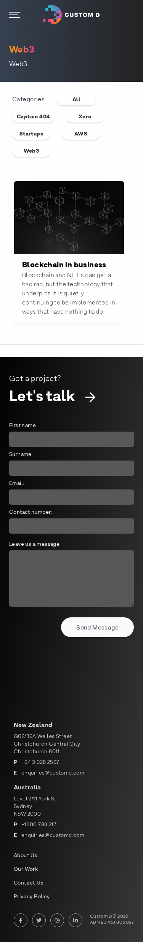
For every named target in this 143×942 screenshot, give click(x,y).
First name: (23, 425)
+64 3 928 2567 (40, 762)
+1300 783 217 (39, 825)
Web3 (31, 151)
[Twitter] (39, 920)
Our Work (26, 869)
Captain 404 (33, 117)
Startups (31, 134)
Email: (16, 483)
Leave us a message (34, 544)
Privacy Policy (32, 897)
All (76, 100)
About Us (25, 855)
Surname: (21, 454)
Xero (85, 117)
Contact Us (28, 883)
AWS (80, 134)
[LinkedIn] (75, 920)
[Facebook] (20, 920)
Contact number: (30, 512)
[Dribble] (57, 920)
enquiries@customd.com (52, 773)
